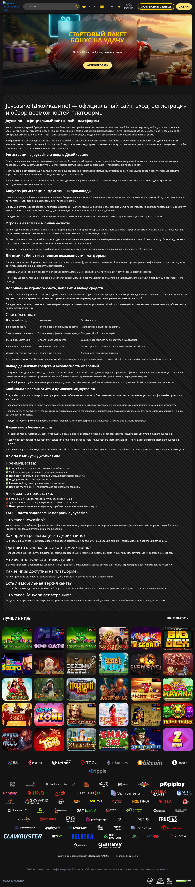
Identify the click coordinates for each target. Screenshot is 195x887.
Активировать (97, 65)
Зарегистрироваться (156, 6)
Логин (184, 6)
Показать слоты (178, 618)
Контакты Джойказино (127, 856)
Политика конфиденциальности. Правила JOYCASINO (83, 856)
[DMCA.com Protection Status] (183, 880)
